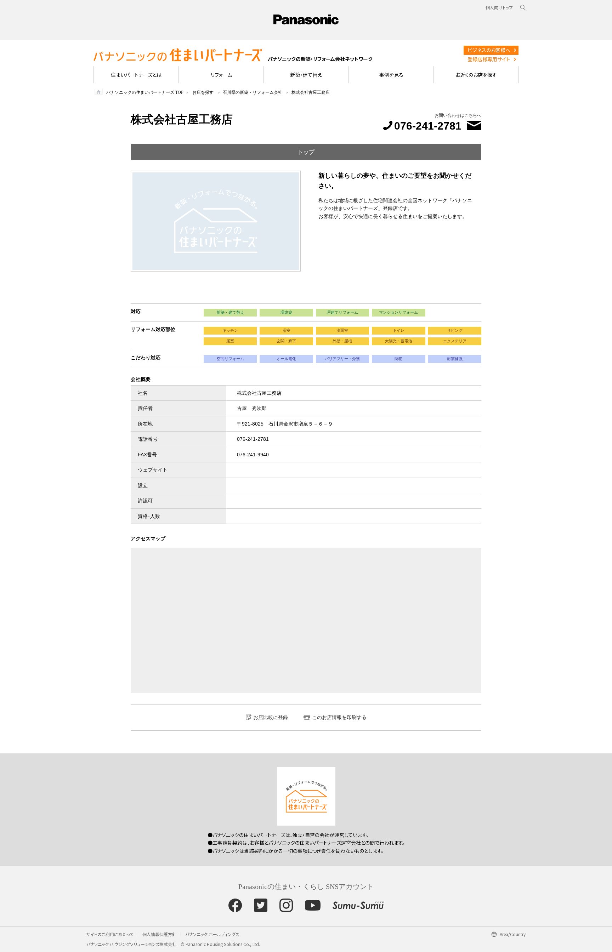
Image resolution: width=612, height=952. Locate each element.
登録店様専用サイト (489, 59)
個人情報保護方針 (159, 934)
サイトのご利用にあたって (110, 934)
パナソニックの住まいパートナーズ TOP (144, 92)
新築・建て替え (306, 74)
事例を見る (391, 74)
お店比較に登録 (270, 717)
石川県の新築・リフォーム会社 (252, 92)
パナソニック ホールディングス (212, 934)
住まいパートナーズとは (136, 74)
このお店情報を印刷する (339, 717)
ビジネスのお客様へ (489, 49)
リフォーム (221, 74)
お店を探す (203, 92)
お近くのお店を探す (476, 74)
